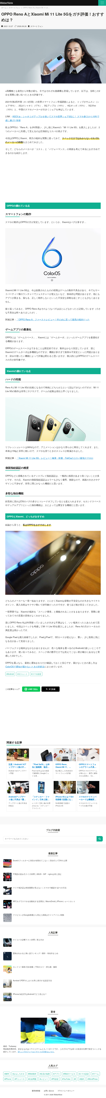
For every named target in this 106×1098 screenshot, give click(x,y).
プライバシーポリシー (66, 1090)
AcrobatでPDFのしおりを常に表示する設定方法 (32, 980)
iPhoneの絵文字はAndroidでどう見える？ (30, 994)
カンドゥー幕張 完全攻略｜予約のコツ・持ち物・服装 (35, 967)
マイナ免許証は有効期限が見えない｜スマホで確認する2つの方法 (39, 887)
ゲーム (96, 1073)
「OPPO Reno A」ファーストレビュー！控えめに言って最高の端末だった (53, 319)
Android (10, 674)
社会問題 (32, 1079)
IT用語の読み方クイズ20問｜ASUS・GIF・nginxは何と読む (37, 874)
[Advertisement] (53, 178)
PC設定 (55, 1079)
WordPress (93, 1079)
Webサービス (69, 1073)
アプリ (57, 1073)
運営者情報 (36, 1090)
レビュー (44, 1079)
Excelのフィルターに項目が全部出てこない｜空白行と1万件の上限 (40, 860)
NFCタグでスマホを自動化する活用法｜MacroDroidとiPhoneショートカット (44, 901)
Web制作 (32, 1073)
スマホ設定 (36, 674)
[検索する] (100, 839)
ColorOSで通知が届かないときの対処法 (24, 666)
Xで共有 (52, 689)
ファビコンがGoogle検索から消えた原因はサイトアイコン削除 (38, 915)
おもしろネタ (19, 1073)
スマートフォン (15, 7)
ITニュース (20, 1079)
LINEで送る (33, 689)
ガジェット (23, 674)
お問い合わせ (49, 1090)
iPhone (8, 1079)
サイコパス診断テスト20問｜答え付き (28, 939)
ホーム (3, 7)
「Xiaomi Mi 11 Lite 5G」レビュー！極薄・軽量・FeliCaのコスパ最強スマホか (54, 458)
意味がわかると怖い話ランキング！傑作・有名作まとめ (35, 953)
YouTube (66, 1079)
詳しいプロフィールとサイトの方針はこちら (36, 1051)
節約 (82, 1079)
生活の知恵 (45, 1073)
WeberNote (6, 3)
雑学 (7, 1073)
